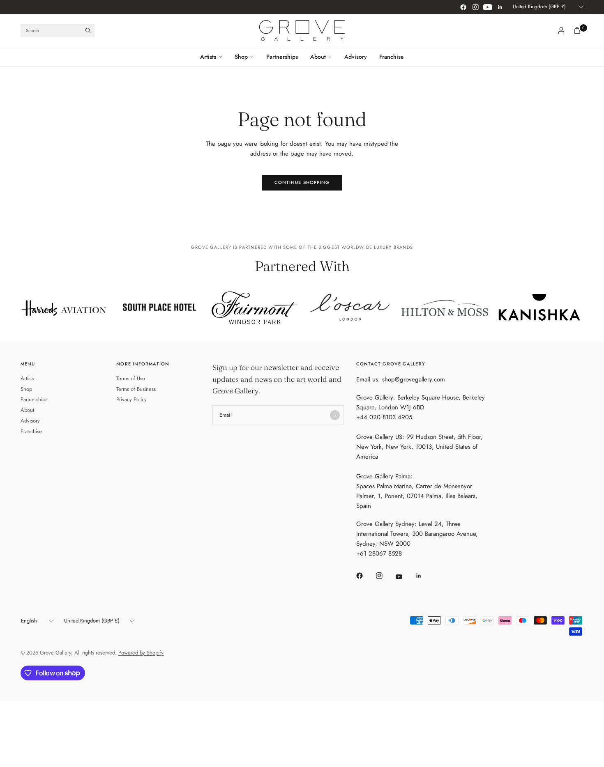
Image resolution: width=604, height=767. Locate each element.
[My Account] (561, 30)
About (318, 57)
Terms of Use (130, 378)
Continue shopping (302, 182)
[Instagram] (475, 7)
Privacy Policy (131, 399)
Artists (208, 57)
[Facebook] (463, 7)
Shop (241, 57)
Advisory (355, 57)
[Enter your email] (335, 415)
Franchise (391, 57)
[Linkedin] (500, 7)
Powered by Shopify (141, 653)
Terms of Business (136, 389)
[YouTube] (488, 7)
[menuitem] (214, 56)
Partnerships (282, 57)
